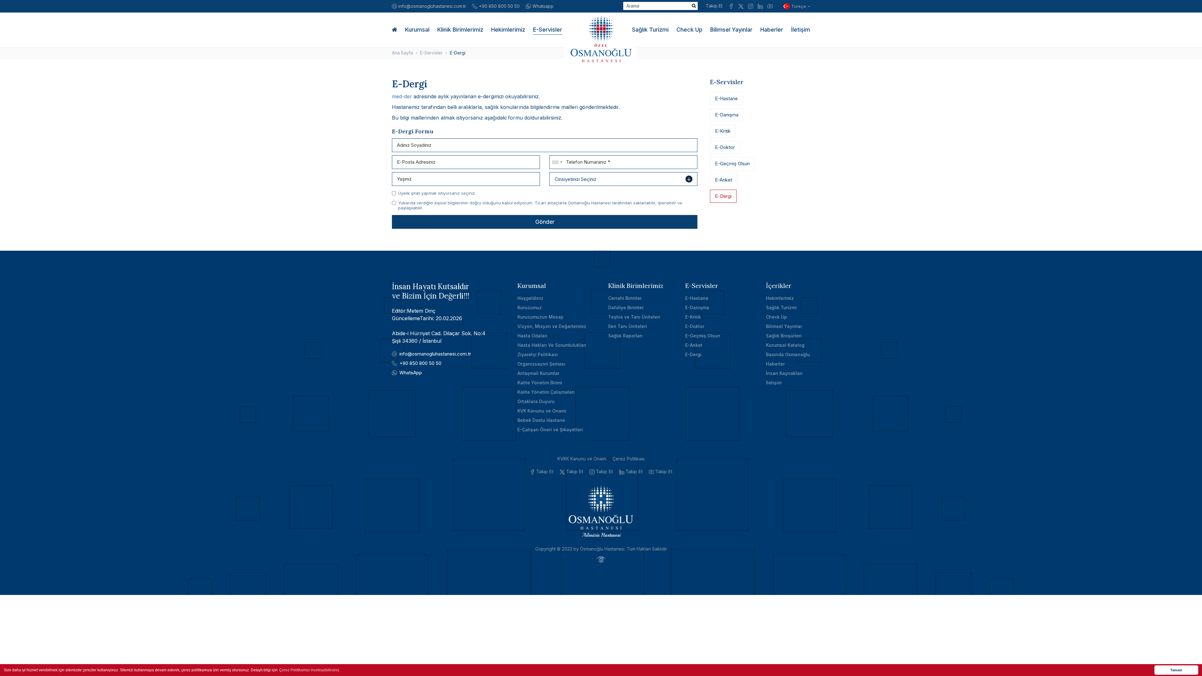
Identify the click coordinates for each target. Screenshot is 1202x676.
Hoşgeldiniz (530, 298)
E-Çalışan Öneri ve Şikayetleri (550, 429)
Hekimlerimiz (508, 29)
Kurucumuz (529, 307)
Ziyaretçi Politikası (537, 354)
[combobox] (557, 162)
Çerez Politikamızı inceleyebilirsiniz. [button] (309, 670)
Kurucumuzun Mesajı (540, 317)
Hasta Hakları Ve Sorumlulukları (551, 345)
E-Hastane (726, 98)
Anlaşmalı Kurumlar (538, 373)
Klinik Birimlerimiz (460, 29)
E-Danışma (726, 115)
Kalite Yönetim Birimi (539, 382)
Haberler (771, 29)
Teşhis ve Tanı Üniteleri (634, 317)
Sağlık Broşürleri (784, 335)
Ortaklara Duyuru (536, 401)
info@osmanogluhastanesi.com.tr (432, 6)
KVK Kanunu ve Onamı (541, 410)
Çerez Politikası (629, 458)
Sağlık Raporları (625, 335)
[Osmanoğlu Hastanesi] (601, 39)
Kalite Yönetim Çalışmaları (546, 392)
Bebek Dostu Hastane (541, 420)
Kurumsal (417, 29)
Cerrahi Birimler (625, 298)
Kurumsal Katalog (785, 345)
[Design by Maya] (601, 560)
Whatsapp (542, 6)
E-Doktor (725, 147)
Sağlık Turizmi (650, 29)
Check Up (689, 29)
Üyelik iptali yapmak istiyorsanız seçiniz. (437, 193)
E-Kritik (723, 131)
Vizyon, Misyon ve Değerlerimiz (551, 326)
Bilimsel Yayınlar (731, 29)
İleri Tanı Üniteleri (627, 326)
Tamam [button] (1176, 670)
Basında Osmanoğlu (788, 354)
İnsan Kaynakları (784, 373)
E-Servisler (547, 29)
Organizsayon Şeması (541, 363)
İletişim (800, 29)
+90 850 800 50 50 (499, 6)
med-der (402, 96)
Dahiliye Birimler (626, 307)
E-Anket (723, 180)
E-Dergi (723, 196)
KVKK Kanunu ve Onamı (581, 458)
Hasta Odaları (532, 335)
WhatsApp (410, 373)
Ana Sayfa (402, 53)
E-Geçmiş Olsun (732, 163)
